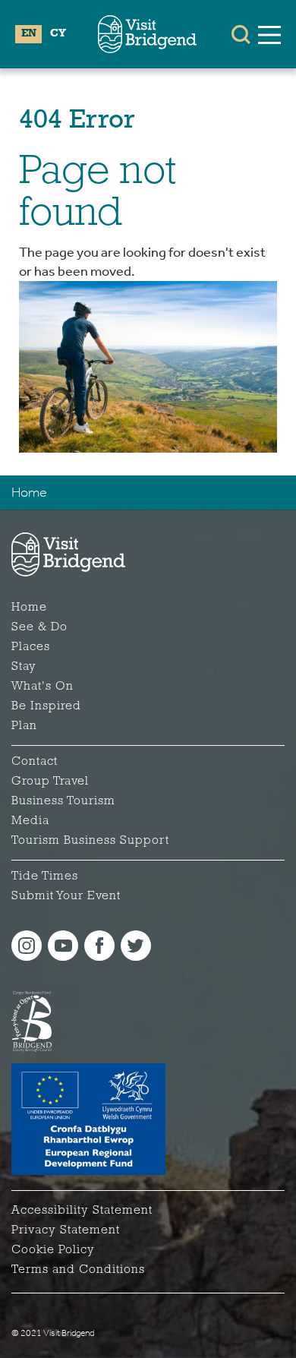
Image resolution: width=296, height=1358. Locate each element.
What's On (42, 687)
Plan (24, 726)
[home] (147, 34)
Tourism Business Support (90, 841)
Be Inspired (46, 706)
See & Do (39, 627)
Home (29, 492)
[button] (240, 34)
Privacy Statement (65, 1230)
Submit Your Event (66, 896)
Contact (34, 762)
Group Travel (50, 781)
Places (30, 647)
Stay (23, 667)
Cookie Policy (53, 1250)
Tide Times (44, 876)
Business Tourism (63, 801)
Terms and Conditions (78, 1270)
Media (30, 821)
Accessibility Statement (82, 1211)
